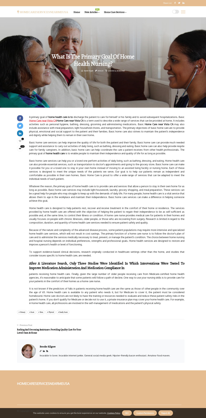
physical (51, 312)
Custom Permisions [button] (145, 413)
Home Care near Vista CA (42, 120)
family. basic (63, 312)
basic (32, 312)
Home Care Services (114, 12)
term (41, 312)
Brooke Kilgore (88, 71)
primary (22, 312)
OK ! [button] (127, 413)
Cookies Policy (113, 413)
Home (76, 12)
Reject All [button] (165, 413)
